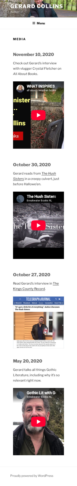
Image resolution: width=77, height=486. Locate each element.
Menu (41, 23)
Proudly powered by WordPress (31, 475)
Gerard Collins (36, 6)
